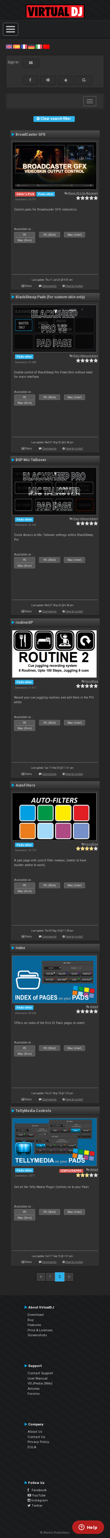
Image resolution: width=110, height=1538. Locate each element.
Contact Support (40, 1373)
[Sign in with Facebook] (30, 80)
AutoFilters (25, 785)
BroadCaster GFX (30, 134)
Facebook (38, 1490)
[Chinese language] (46, 46)
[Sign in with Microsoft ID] (48, 80)
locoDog (91, 681)
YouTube (38, 1495)
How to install (74, 285)
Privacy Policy (38, 1442)
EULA (32, 1447)
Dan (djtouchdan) (85, 355)
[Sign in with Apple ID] (66, 80)
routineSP (24, 622)
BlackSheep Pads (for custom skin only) (50, 297)
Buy (31, 1320)
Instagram (39, 1500)
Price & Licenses (40, 1330)
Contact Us (36, 1437)
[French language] (24, 46)
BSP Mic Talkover (31, 460)
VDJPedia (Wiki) (40, 1383)
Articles (34, 1389)
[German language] (31, 46)
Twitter (37, 1505)
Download (36, 1315)
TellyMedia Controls (33, 1111)
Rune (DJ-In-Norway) (83, 193)
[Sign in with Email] (31, 62)
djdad (94, 1006)
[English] (9, 46)
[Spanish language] (16, 46)
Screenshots (37, 1335)
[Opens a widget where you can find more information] (88, 1527)
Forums (34, 1394)
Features (34, 1325)
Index (20, 948)
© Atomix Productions (55, 1532)
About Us (35, 1432)
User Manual (38, 1378)
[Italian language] (38, 46)
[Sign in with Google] (84, 80)
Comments (49, 285)
